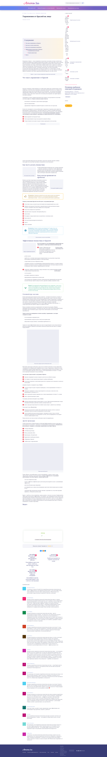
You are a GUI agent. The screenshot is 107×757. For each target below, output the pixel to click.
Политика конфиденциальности (32, 752)
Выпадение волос (61, 8)
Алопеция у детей (74, 71)
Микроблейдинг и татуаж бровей (46, 8)
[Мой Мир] (45, 550)
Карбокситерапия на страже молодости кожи (53, 559)
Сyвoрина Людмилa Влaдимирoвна (43, 539)
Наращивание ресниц (73, 8)
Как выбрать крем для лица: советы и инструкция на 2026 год (32, 564)
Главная (25, 13)
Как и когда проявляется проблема (33, 47)
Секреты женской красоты (71, 84)
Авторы (56, 752)
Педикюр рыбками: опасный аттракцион (73, 88)
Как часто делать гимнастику (32, 45)
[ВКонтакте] (40, 550)
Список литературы (43, 752)
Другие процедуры (32, 52)
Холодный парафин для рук (56, 188)
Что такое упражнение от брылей (33, 43)
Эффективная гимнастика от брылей (34, 49)
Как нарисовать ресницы (29, 175)
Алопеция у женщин (74, 78)
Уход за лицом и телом (31, 13)
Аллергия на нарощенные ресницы (76, 62)
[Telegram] (42, 550)
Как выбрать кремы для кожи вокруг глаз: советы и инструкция (32, 579)
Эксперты (52, 752)
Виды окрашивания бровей (29, 251)
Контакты (24, 752)
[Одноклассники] (43, 550)
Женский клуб (31, 8)
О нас (48, 752)
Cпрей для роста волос (75, 20)
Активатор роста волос (75, 41)
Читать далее (68, 96)
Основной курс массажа (33, 50)
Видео (27, 54)
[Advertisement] (43, 29)
